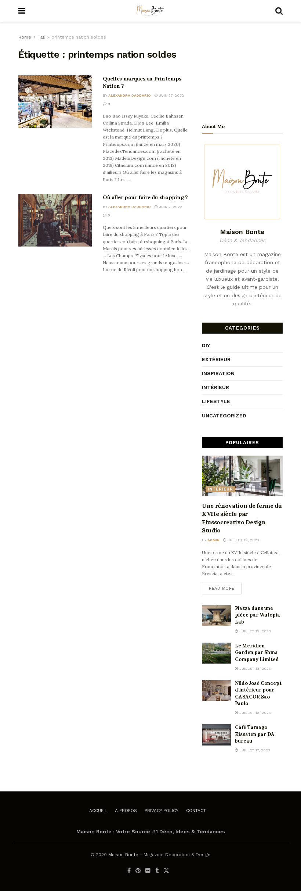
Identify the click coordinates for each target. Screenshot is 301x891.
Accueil (98, 810)
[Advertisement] (242, 70)
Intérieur (215, 387)
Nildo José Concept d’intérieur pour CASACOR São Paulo (258, 693)
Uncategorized (224, 415)
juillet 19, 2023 (242, 540)
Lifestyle (216, 401)
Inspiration (218, 373)
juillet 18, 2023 (254, 669)
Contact (196, 810)
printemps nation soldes (78, 37)
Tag (41, 37)
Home (24, 37)
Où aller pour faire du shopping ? (145, 197)
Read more (222, 588)
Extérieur (216, 359)
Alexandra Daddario (129, 95)
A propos (126, 810)
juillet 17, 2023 (254, 750)
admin (213, 540)
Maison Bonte (123, 854)
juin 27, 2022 (171, 95)
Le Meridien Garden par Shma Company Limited (257, 652)
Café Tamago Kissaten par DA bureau (255, 734)
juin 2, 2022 (170, 207)
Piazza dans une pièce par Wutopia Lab (257, 615)
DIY (206, 345)
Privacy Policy (161, 810)
